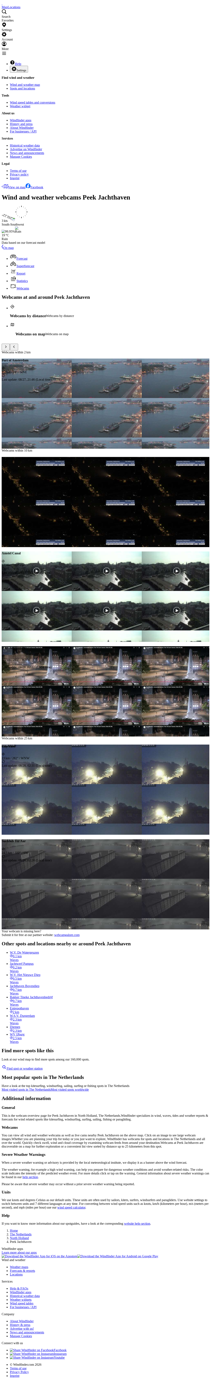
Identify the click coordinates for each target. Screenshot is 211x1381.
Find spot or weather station (25, 1068)
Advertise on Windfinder (26, 149)
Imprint (14, 178)
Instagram (60, 1354)
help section (30, 1177)
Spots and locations (22, 88)
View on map (17, 187)
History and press (21, 124)
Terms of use (18, 170)
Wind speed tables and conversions (32, 102)
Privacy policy (19, 174)
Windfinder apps (20, 120)
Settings (21, 70)
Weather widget (20, 106)
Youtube (59, 1357)
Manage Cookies (21, 156)
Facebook (36, 187)
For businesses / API (23, 131)
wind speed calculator (71, 1207)
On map (8, 248)
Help (18, 64)
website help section (137, 1223)
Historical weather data (25, 145)
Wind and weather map (25, 84)
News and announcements (27, 153)
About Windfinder (22, 127)
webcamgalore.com (67, 935)
